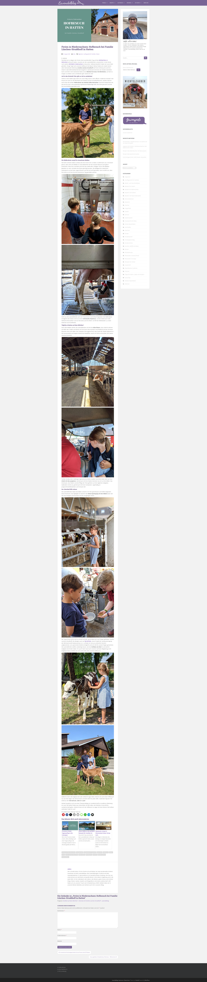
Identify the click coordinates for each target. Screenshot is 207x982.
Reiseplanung (128, 252)
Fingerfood (128, 208)
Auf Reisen (120, 2)
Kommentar (61, 911)
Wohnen (129, 2)
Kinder (127, 233)
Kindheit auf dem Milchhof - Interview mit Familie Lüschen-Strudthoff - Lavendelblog (86, 901)
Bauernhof (99, 852)
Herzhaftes (128, 227)
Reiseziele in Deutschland (132, 255)
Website (59, 941)
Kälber (111, 852)
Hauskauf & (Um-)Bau (131, 221)
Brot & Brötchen (129, 199)
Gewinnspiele (128, 218)
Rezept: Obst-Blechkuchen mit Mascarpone (134, 151)
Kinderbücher (129, 236)
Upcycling (127, 277)
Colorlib (137, 980)
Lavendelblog (115, 980)
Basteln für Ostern (130, 186)
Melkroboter (82, 854)
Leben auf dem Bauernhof (72, 854)
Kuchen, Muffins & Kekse (132, 246)
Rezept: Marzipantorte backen (131, 154)
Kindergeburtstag (130, 240)
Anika (74, 54)
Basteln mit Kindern (130, 192)
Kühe (63, 854)
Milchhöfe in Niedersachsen (76, 64)
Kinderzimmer (129, 243)
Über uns (146, 2)
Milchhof (95, 854)
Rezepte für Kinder (130, 262)
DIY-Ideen (137, 2)
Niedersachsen (101, 854)
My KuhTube (88, 641)
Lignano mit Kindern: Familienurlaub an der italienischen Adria (135, 146)
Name (59, 929)
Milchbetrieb (89, 854)
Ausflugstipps (79, 852)
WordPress (147, 980)
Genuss (127, 214)
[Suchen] (145, 58)
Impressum (121, 980)
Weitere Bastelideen (130, 281)
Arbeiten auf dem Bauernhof (68, 852)
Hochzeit (127, 230)
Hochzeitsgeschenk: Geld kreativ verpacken (134, 157)
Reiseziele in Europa (130, 258)
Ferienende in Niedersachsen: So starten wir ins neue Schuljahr (135, 142)
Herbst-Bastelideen (130, 224)
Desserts (127, 202)
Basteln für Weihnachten (132, 189)
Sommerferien (65, 857)
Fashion (127, 205)
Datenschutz (127, 980)
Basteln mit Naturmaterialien (133, 196)
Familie (104, 2)
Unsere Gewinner (127, 132)
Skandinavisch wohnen (131, 268)
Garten (127, 211)
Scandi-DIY (128, 265)
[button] (63, 814)
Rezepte (112, 2)
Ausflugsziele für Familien (90, 54)
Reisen (97, 54)
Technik (127, 271)
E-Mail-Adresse (62, 935)
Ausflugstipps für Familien (90, 852)
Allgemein (80, 54)
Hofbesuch (105, 852)
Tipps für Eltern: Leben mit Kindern (134, 274)
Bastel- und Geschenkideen (132, 183)
